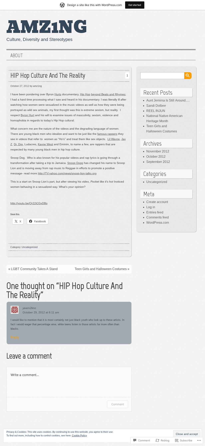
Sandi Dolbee (156, 105)
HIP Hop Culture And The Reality (47, 75)
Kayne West (45, 144)
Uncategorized (30, 247)
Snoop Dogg (75, 163)
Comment (117, 404)
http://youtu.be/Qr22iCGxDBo (28, 203)
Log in (150, 207)
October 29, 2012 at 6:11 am (41, 312)
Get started (134, 4)
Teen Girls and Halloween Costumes (101, 269)
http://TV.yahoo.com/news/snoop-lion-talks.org (67, 173)
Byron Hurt (27, 115)
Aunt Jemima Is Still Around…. (168, 100)
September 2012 (158, 162)
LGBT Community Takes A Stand (34, 269)
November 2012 (157, 151)
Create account (157, 202)
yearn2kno (29, 308)
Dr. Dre (18, 144)
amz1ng (46, 27)
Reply (15, 337)
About (16, 55)
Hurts (57, 94)
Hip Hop (85, 94)
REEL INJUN (155, 111)
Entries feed (154, 212)
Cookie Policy (79, 435)
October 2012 (156, 156)
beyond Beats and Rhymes (108, 94)
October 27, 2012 (19, 86)
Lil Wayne (114, 139)
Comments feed (157, 217)
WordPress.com (157, 222)
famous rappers (107, 133)
